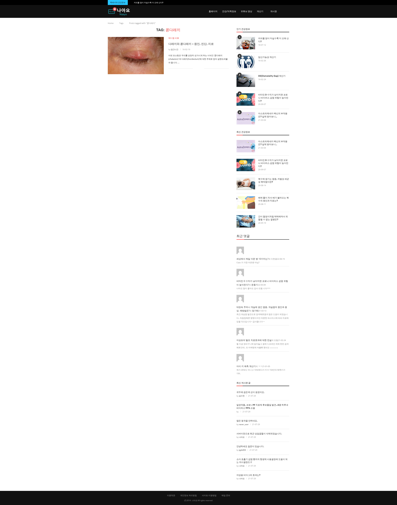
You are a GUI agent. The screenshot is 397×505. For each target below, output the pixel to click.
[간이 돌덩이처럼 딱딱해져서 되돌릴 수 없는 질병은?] (245, 221)
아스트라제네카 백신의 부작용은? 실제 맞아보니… (272, 115)
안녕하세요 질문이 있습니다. (250, 446)
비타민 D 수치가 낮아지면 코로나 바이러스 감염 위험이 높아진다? (273, 97)
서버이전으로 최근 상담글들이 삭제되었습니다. (259, 433)
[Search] (287, 11)
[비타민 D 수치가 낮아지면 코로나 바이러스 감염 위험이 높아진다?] (245, 99)
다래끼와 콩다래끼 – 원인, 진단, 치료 (191, 44)
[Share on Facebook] (197, 68)
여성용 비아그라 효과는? (248, 475)
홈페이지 (213, 11)
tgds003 (242, 450)
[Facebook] (282, 2)
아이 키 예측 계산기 (246, 366)
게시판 (273, 11)
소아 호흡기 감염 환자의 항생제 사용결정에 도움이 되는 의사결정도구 (262, 461)
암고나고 (174, 49)
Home (111, 23)
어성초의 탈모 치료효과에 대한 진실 (254, 340)
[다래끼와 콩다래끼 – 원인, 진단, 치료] (136, 55)
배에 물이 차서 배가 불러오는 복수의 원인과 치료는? (273, 199)
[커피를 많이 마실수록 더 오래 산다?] (245, 43)
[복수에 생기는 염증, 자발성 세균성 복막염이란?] (245, 184)
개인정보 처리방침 (188, 495)
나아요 (242, 437)
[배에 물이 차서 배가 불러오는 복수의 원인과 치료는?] (245, 202)
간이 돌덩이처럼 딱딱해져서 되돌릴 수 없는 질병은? (273, 218)
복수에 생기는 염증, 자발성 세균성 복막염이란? (273, 180)
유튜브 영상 (246, 11)
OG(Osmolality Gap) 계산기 (271, 76)
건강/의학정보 (229, 11)
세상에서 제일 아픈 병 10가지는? (252, 258)
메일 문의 (226, 495)
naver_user (244, 424)
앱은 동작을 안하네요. (247, 420)
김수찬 (242, 396)
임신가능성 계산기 (267, 57)
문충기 (254, 284)
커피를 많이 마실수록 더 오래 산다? (148, 3)
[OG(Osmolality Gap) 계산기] (245, 80)
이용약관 (171, 495)
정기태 (255, 310)
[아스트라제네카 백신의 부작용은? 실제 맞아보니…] (245, 118)
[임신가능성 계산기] (245, 62)
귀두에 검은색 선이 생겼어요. (250, 392)
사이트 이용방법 (209, 495)
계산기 (260, 11)
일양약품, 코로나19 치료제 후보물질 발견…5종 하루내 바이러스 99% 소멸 (262, 406)
